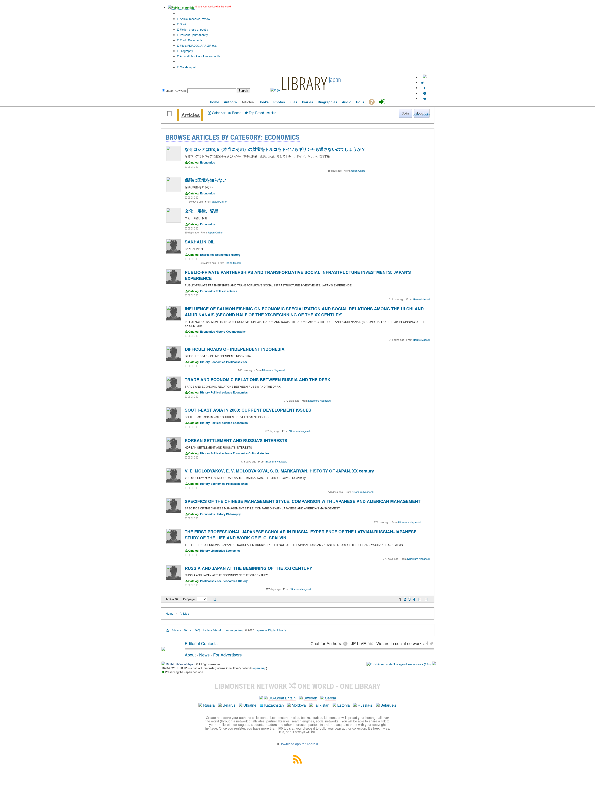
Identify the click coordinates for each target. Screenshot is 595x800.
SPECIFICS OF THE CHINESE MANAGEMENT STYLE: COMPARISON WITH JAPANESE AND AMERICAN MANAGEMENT (302, 501)
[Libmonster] (163, 649)
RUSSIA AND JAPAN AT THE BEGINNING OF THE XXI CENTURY (248, 568)
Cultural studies (258, 453)
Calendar (218, 112)
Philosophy (233, 514)
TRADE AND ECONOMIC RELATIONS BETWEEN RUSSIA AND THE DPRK (258, 380)
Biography (186, 51)
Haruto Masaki (233, 263)
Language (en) (233, 630)
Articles (190, 115)
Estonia (343, 705)
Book (182, 24)
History (236, 254)
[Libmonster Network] (399, 664)
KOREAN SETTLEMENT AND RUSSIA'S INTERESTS (236, 440)
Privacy (176, 630)
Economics (207, 162)
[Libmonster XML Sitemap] (297, 762)
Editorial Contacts (201, 643)
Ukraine (249, 705)
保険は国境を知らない (206, 180)
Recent (236, 112)
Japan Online (357, 170)
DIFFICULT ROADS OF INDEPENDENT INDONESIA (234, 349)
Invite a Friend (212, 630)
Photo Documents (190, 40)
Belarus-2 (388, 705)
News (204, 655)
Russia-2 (365, 705)
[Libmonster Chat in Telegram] (346, 643)
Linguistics (218, 550)
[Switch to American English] (424, 77)
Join (416, 114)
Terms (188, 630)
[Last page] (426, 599)
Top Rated (256, 112)
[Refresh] (215, 599)
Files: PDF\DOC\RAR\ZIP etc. (198, 45)
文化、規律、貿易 (201, 211)
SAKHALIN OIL (200, 242)
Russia (209, 705)
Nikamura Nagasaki (273, 370)
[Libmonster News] (422, 82)
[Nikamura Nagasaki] (173, 360)
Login (426, 114)
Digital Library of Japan (180, 664)
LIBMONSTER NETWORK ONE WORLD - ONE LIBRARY (297, 686)
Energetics (207, 254)
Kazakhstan (274, 705)
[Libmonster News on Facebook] (425, 88)
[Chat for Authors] (424, 93)
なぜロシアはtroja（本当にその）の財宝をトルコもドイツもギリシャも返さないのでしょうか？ (275, 149)
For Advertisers (227, 655)
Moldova (299, 705)
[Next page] (420, 599)
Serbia (330, 698)
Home (169, 613)
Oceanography (236, 331)
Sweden (310, 698)
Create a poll (187, 67)
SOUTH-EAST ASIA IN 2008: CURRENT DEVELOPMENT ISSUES (248, 410)
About (190, 655)
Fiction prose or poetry (193, 29)
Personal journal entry (193, 35)
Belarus (229, 705)
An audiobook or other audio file (199, 56)
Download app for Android (299, 743)
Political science (226, 291)
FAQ (197, 630)
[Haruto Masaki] (173, 252)
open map (259, 668)
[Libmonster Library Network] (434, 664)
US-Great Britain (282, 698)
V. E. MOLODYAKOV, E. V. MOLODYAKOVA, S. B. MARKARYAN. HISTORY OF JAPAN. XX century (279, 471)
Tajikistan (321, 705)
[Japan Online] (173, 160)
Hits (273, 112)
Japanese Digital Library (270, 630)
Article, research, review (194, 19)
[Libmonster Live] (424, 98)
